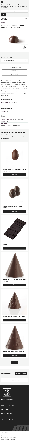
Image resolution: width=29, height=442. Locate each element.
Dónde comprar (6, 413)
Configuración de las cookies (8, 439)
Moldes (3, 22)
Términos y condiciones (6, 435)
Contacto (4, 409)
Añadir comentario (21, 373)
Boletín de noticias (7, 405)
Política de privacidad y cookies (8, 437)
